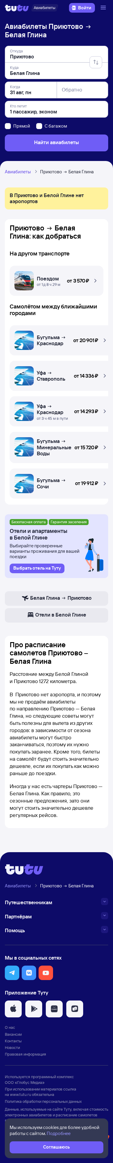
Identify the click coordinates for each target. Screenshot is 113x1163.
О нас (10, 1027)
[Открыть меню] (104, 7)
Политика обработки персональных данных (43, 1101)
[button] (56, 279)
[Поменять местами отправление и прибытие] (95, 62)
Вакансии (13, 1034)
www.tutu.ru (20, 1094)
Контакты (13, 1040)
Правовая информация (25, 1054)
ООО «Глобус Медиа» (25, 1082)
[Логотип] (17, 7)
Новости (12, 1047)
